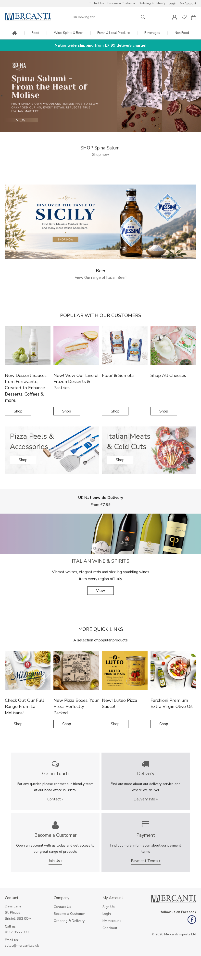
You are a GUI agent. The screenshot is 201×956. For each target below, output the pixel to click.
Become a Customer (121, 3)
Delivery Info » (146, 799)
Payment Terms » (146, 860)
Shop (18, 411)
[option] (100, 91)
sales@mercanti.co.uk (22, 945)
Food (35, 33)
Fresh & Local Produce (113, 33)
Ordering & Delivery (151, 3)
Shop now (100, 154)
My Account (188, 3)
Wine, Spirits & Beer (68, 33)
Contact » (55, 799)
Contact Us (96, 3)
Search (142, 17)
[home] (14, 33)
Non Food (182, 33)
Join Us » (55, 860)
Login (172, 3)
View (100, 590)
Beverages (152, 33)
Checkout (109, 928)
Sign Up (108, 906)
